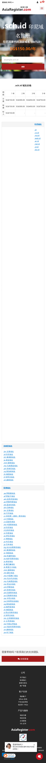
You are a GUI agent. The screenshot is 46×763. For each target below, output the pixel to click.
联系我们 (23, 680)
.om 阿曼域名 (8, 587)
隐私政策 (41, 750)
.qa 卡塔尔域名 (9, 598)
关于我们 (23, 677)
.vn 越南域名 (8, 480)
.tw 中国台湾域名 (10, 624)
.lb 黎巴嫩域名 (9, 564)
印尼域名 (38, 124)
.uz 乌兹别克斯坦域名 (12, 626)
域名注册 (23, 715)
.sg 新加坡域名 (9, 471)
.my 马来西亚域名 (10, 465)
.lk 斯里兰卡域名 (10, 567)
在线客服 (24, 658)
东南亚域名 (7, 446)
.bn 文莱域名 (8, 451)
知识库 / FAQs (23, 705)
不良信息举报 (23, 702)
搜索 (23, 67)
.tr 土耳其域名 (9, 621)
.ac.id (36, 141)
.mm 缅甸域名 (9, 463)
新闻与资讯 (23, 683)
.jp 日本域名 (8, 544)
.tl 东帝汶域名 (8, 477)
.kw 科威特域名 (9, 556)
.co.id (36, 132)
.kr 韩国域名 (8, 553)
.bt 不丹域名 (8, 513)
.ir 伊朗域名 (8, 539)
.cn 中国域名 (8, 519)
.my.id (36, 135)
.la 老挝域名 (8, 460)
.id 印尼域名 (8, 454)
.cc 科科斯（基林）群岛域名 (14, 516)
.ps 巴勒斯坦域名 (10, 595)
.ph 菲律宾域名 (9, 468)
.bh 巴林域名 (8, 507)
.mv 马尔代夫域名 (10, 578)
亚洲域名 (7, 488)
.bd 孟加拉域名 (9, 504)
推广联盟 (23, 686)
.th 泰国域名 (8, 474)
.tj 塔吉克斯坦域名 (10, 612)
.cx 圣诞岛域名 (9, 521)
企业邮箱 (23, 721)
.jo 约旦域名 (8, 541)
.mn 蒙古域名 (8, 573)
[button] (8, 2)
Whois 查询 (23, 699)
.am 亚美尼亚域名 (10, 499)
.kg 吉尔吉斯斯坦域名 (12, 547)
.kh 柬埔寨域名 (9, 457)
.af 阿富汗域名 (9, 496)
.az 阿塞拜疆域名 (10, 502)
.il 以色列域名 (8, 530)
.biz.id (36, 149)
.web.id (37, 138)
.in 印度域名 (8, 533)
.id (35, 130)
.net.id (37, 144)
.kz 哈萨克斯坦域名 (11, 558)
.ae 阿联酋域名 (9, 493)
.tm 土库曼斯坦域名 (11, 618)
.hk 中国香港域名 (10, 524)
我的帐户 (23, 696)
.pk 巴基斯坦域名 (10, 592)
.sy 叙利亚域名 (9, 607)
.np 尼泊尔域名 (9, 584)
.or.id (36, 147)
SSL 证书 (23, 724)
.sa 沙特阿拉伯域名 (11, 601)
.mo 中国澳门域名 (10, 575)
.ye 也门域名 (8, 632)
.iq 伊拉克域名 (9, 536)
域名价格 (23, 718)
